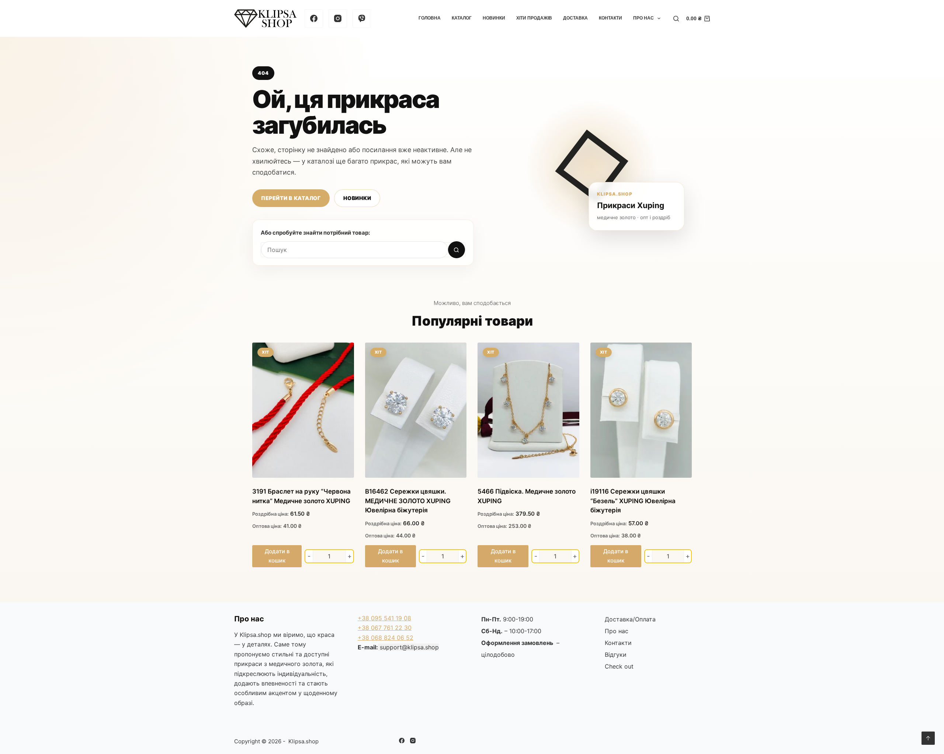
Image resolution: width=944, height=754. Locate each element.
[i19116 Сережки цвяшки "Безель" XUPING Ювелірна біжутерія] (641, 410)
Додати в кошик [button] (277, 556)
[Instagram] (338, 18)
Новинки (494, 18)
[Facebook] (314, 18)
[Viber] (362, 18)
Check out (619, 666)
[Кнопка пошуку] (456, 249)
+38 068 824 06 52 (385, 637)
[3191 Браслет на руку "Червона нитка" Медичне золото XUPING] (303, 410)
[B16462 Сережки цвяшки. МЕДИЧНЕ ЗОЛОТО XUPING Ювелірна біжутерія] (416, 410)
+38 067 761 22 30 (385, 627)
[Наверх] (928, 738)
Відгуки (616, 654)
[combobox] (354, 249)
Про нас (643, 18)
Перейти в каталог (291, 198)
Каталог (462, 18)
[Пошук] (676, 18)
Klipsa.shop (255, 634)
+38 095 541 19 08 (384, 618)
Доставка (575, 18)
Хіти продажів (534, 18)
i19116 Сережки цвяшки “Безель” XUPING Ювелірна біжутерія (633, 501)
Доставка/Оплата (630, 619)
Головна (430, 18)
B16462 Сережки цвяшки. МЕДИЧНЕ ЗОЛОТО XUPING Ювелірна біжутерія (408, 501)
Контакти (610, 18)
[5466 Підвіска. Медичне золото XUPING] (528, 410)
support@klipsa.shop (409, 647)
